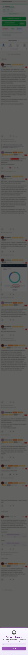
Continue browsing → (14, 652)
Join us (14, 648)
